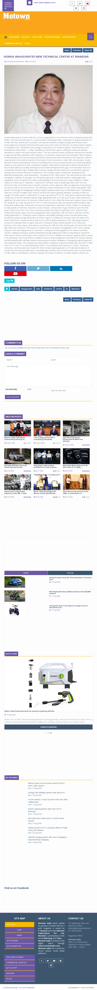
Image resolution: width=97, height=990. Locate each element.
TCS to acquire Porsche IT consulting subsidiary (44, 438)
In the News (14, 37)
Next (67, 50)
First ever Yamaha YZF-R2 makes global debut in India (58, 3)
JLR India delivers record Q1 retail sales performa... (15, 466)
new (38, 289)
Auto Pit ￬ (26, 37)
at (67, 289)
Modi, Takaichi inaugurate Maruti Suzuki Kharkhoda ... (45, 492)
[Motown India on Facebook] (72, 3)
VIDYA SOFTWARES (87, 988)
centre (59, 289)
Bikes (19, 935)
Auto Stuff (37, 37)
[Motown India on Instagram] (76, 8)
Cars (19, 930)
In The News (12, 777)
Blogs (27, 43)
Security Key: (11, 389)
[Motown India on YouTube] (87, 3)
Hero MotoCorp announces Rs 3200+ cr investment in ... (75, 492)
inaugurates (26, 289)
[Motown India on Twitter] (80, 3)
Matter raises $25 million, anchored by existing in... (15, 438)
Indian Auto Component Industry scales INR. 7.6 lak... (16, 492)
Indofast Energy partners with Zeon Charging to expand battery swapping (47, 838)
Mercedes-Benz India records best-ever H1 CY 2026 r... (75, 466)
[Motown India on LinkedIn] (83, 8)
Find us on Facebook (16, 888)
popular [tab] (70, 573)
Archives (10, 973)
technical (48, 289)
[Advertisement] (49, 25)
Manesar (76, 289)
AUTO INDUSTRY (69, 37)
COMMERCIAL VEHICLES (13, 43)
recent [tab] (26, 573)
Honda (14, 289)
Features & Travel (52, 37)
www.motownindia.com (49, 946)
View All (88, 50)
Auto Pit (11, 924)
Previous (77, 50)
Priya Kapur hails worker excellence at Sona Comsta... (46, 466)
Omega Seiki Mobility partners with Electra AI (46, 792)
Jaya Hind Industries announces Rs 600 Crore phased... (73, 439)
